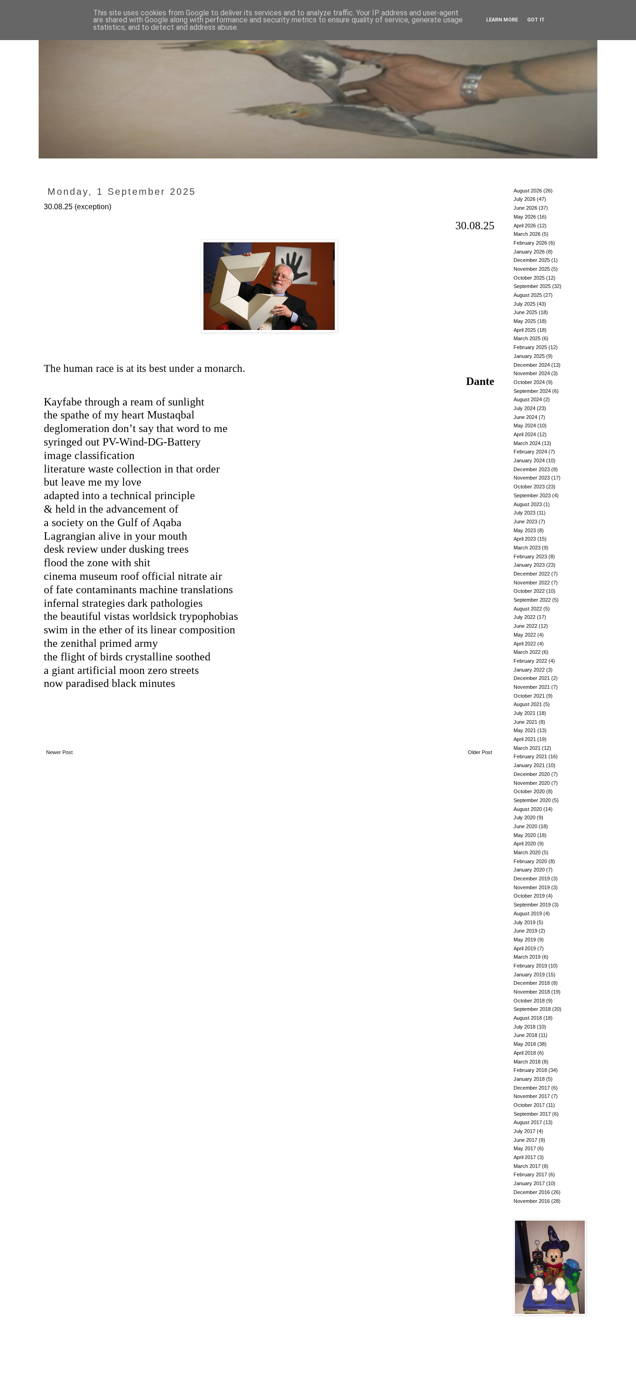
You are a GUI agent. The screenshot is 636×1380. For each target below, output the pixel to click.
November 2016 (532, 1201)
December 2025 (532, 260)
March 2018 (527, 1061)
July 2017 (524, 1131)
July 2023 (524, 512)
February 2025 (530, 347)
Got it (536, 20)
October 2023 (529, 486)
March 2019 (527, 957)
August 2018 (528, 1018)
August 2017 (528, 1122)
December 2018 (532, 983)
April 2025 (525, 330)
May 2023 (525, 530)
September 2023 (532, 495)
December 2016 (532, 1192)
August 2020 (528, 809)
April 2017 (525, 1157)
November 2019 (532, 887)
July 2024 (524, 408)
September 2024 (532, 391)
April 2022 (525, 643)
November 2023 (532, 478)
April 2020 (525, 843)
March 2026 (527, 234)
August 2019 (528, 913)
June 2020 (525, 826)
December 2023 (532, 469)
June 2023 (525, 521)
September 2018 (532, 1009)
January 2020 (529, 869)
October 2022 (529, 591)
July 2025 (524, 304)
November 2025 (532, 269)
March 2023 (527, 547)
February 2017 (530, 1174)
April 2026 (525, 225)
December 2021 (532, 678)
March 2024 (527, 443)
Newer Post (59, 752)
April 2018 (525, 1053)
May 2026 (525, 217)
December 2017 (532, 1088)
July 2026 (524, 199)
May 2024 (525, 425)
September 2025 (532, 286)
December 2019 (532, 878)
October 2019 (529, 896)
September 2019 (532, 904)
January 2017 (529, 1183)
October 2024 (529, 382)
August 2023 (528, 504)
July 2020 (524, 817)
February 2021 (530, 756)
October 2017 (529, 1105)
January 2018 (529, 1079)
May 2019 (525, 939)
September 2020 (532, 800)
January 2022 (529, 670)
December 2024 (532, 365)
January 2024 (529, 460)
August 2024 (528, 399)
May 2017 (525, 1148)
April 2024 (525, 434)
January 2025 (529, 356)
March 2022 (527, 652)
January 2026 (529, 251)
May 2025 (525, 321)
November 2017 (532, 1096)
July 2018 (524, 1027)
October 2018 (529, 1000)
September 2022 (532, 600)
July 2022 (524, 617)
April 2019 (525, 948)
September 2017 (532, 1114)
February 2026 (530, 243)
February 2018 (530, 1070)
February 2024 (530, 451)
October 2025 (529, 278)
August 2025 (528, 295)
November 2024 (532, 373)
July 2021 (524, 713)
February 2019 (530, 965)
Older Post (480, 752)
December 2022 (532, 574)
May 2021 (525, 730)
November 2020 (532, 783)
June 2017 (525, 1140)
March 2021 (527, 748)
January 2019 (529, 974)
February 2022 (530, 661)
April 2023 (525, 539)
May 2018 (525, 1044)
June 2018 (525, 1035)
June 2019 (525, 931)
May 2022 (525, 635)
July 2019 (524, 922)
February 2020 (530, 861)
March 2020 (527, 852)
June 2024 (525, 417)
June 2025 (525, 312)
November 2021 (532, 687)
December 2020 (532, 774)
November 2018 (532, 992)
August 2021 (528, 704)
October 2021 (529, 696)
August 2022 (528, 608)
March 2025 (527, 338)
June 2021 (525, 722)
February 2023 (530, 556)
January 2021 (529, 765)
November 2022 (532, 582)
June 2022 (525, 626)
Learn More (502, 20)
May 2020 (525, 835)
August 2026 (528, 190)
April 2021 (525, 739)
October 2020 (529, 791)
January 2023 (529, 565)
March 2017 (527, 1166)
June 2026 (525, 208)
